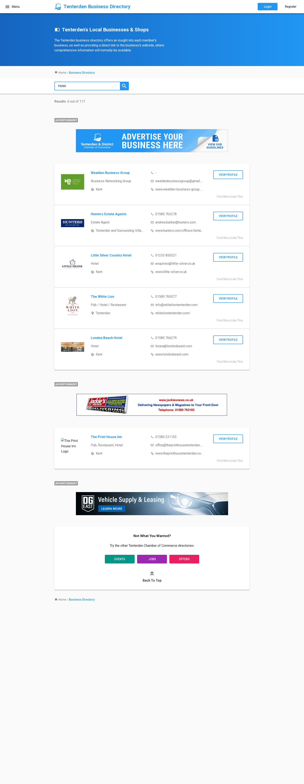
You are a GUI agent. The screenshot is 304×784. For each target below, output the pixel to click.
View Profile (228, 174)
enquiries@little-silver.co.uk (175, 264)
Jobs (152, 559)
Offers (184, 559)
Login (268, 6)
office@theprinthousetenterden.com (181, 445)
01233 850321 (166, 255)
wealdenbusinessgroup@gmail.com (181, 181)
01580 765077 (166, 297)
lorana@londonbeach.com (173, 346)
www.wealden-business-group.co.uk (181, 189)
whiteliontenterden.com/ (172, 313)
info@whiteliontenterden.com (176, 305)
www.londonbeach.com (171, 354)
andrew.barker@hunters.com (175, 222)
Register (291, 6)
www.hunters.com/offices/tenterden (181, 231)
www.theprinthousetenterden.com (179, 453)
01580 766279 (166, 338)
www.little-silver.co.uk (171, 272)
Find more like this (230, 196)
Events (119, 559)
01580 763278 (166, 214)
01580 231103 (166, 437)
